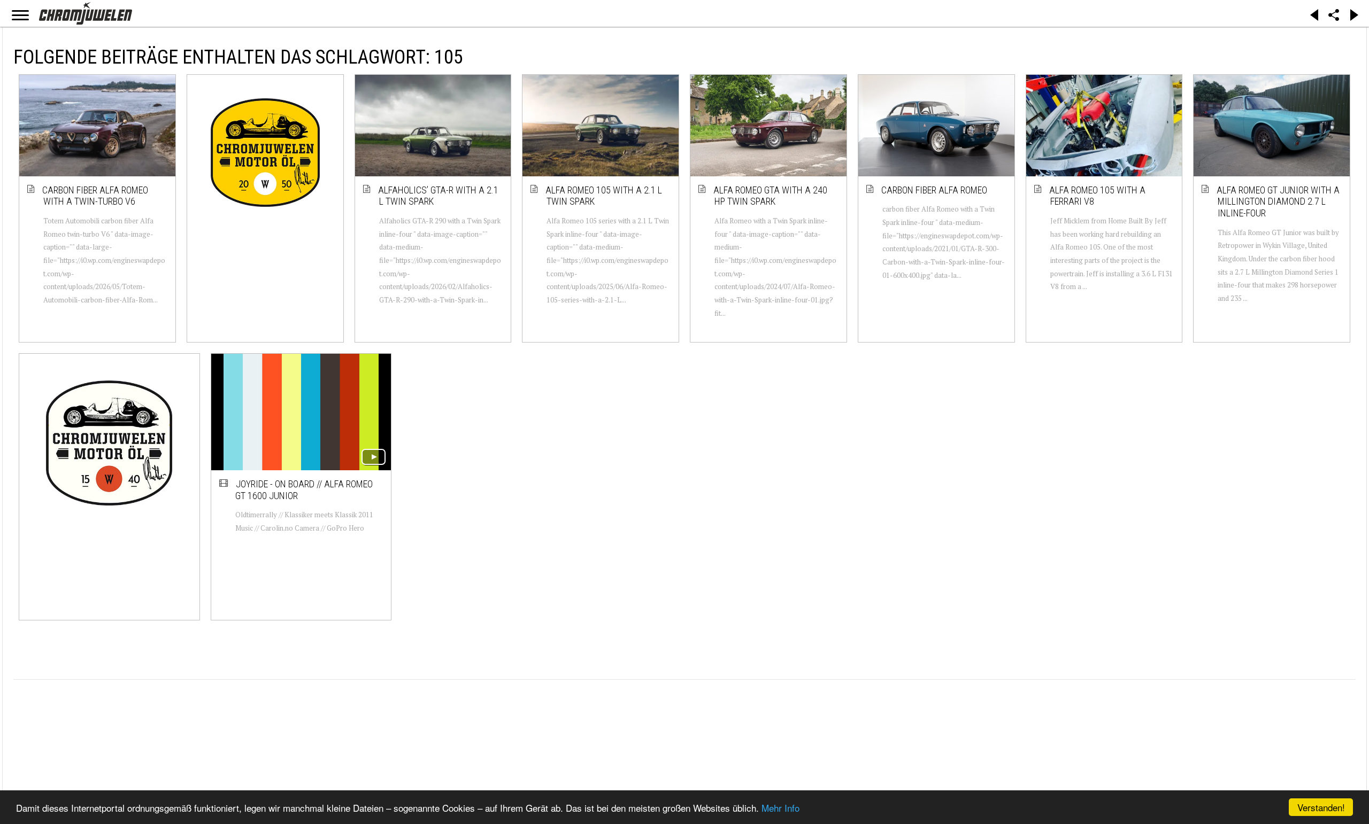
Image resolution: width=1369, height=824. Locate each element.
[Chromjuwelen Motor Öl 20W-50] (265, 152)
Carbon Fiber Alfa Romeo (934, 190)
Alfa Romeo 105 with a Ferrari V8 (1097, 195)
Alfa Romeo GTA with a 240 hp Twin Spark (770, 195)
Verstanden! (1321, 807)
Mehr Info (780, 807)
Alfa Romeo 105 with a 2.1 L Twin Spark (604, 195)
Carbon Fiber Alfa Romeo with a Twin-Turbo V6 (95, 195)
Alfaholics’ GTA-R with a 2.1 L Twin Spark (438, 195)
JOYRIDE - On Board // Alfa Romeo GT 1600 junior (304, 489)
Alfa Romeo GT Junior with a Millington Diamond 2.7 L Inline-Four (1279, 201)
